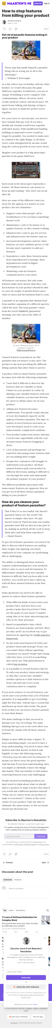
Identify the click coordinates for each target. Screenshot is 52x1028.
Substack (14, 1023)
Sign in (47, 3)
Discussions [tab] (20, 910)
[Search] (47, 910)
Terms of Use (37, 992)
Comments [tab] (7, 880)
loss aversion (20, 664)
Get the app (38, 1016)
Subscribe (38, 3)
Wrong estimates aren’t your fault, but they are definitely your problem (20, 924)
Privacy (29, 1008)
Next (44, 862)
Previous (9, 862)
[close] (45, 938)
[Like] (4, 28)
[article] (26, 924)
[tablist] (12, 879)
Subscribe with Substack (28, 987)
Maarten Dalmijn (14, 21)
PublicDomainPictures (26, 350)
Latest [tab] (11, 910)
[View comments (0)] (10, 28)
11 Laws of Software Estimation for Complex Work (19, 918)
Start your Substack (19, 1016)
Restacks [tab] (17, 880)
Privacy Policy (26, 997)
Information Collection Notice (30, 995)
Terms (35, 1008)
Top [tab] (4, 910)
